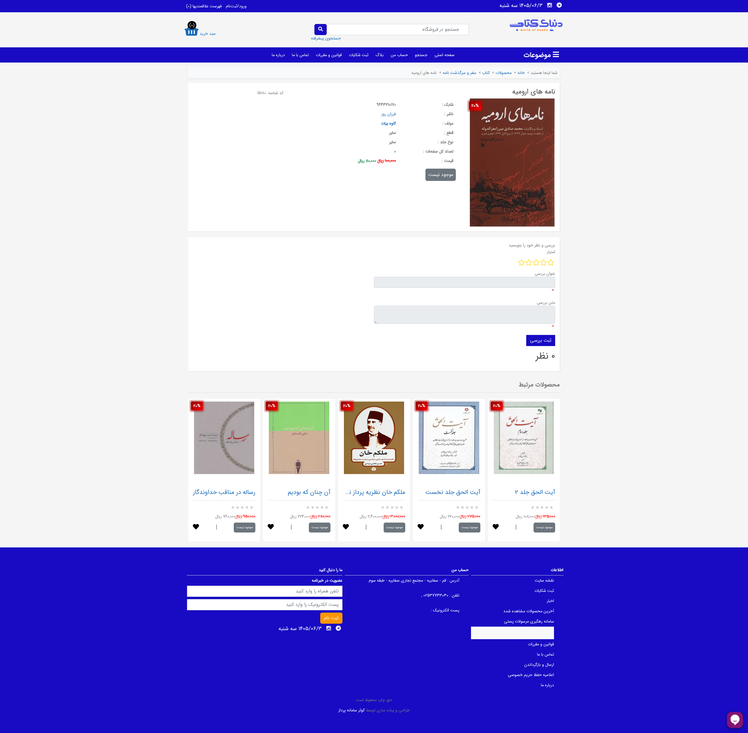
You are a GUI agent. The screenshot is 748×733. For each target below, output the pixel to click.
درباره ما (278, 55)
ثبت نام (331, 618)
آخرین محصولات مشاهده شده (529, 611)
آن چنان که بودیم (309, 492)
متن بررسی (546, 302)
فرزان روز (388, 114)
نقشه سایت (544, 580)
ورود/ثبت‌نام (236, 6)
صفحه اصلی (444, 55)
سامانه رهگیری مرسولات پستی (529, 621)
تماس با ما (300, 55)
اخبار (550, 601)
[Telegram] (559, 5)
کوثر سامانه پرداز (351, 710)
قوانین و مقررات (329, 55)
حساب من (399, 55)
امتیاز (551, 252)
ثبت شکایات (358, 55)
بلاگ (379, 55)
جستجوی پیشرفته (326, 38)
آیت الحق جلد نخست (452, 492)
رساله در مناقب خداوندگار (224, 492)
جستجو (421, 55)
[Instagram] (549, 5)
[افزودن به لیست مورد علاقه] (196, 527)
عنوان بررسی (545, 273)
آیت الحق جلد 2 (535, 492)
